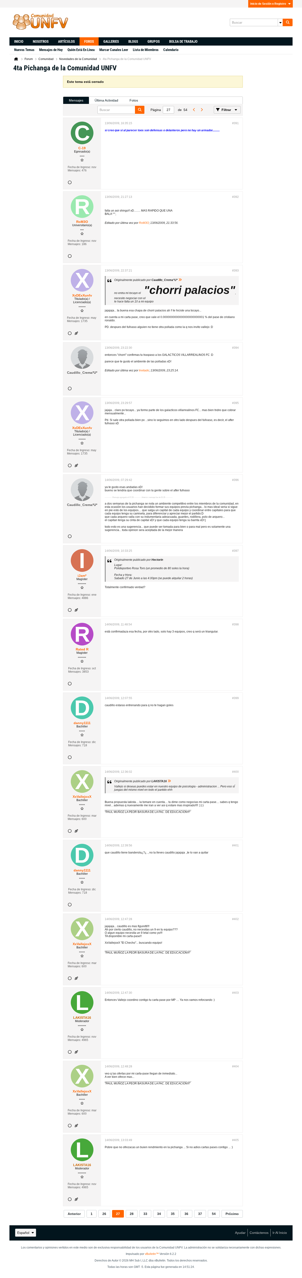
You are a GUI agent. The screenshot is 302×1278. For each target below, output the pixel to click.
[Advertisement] (36, 146)
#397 (235, 550)
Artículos (66, 41)
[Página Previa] (194, 110)
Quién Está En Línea (81, 50)
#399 (235, 698)
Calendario (170, 50)
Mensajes (76, 100)
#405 (235, 1140)
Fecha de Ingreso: (79, 167)
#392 (235, 197)
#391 (235, 123)
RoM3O (144, 223)
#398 (235, 624)
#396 (235, 480)
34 (159, 1214)
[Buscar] (288, 22)
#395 (235, 403)
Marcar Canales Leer (113, 50)
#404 (235, 1066)
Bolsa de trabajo (183, 41)
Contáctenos (259, 1233)
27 (118, 1214)
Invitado (144, 370)
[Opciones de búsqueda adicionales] (280, 22)
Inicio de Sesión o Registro (268, 3)
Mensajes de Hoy (51, 50)
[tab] (76, 100)
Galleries (111, 41)
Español (23, 1233)
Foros (89, 41)
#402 (235, 919)
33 (145, 1214)
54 (214, 1214)
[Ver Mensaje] (180, 280)
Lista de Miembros (146, 50)
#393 (235, 270)
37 (200, 1214)
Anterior (74, 1214)
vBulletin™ (152, 1254)
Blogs (133, 41)
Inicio (18, 41)
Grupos (153, 41)
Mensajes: (74, 170)
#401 (235, 845)
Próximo (232, 1214)
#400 (235, 771)
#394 (235, 347)
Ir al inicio (280, 1233)
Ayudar (240, 1233)
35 (173, 1214)
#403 (235, 992)
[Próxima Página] (201, 110)
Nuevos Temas (24, 50)
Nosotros (41, 41)
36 (186, 1214)
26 (104, 1214)
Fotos (134, 100)
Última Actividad (106, 100)
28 (132, 1214)
